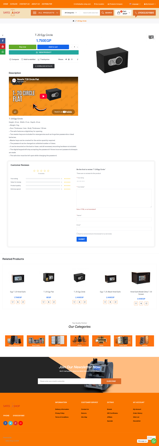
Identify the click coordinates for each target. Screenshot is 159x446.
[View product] (23, 302)
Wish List (136, 417)
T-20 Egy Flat (48, 292)
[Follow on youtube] (2, 46)
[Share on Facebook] (78, 59)
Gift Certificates (112, 413)
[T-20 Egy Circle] (151, 37)
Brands (109, 409)
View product (45, 52)
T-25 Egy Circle (79, 292)
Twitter (10, 423)
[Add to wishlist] (12, 302)
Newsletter (137, 421)
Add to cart (53, 47)
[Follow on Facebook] (2, 40)
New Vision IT (16, 437)
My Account (137, 409)
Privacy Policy (59, 413)
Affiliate (109, 417)
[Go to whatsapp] (154, 441)
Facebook (5, 423)
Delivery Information (62, 409)
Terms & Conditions (61, 417)
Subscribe (111, 381)
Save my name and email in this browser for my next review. (95, 234)
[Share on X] (75, 59)
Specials (110, 421)
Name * (79, 215)
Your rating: (80, 178)
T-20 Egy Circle (81, 21)
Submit (81, 239)
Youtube (20, 423)
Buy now (22, 47)
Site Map (84, 417)
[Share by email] (72, 59)
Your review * (81, 187)
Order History (137, 413)
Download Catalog (44, 66)
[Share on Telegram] (66, 59)
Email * (79, 225)
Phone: (6, 416)
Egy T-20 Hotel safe (18, 292)
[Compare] (18, 302)
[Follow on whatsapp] (2, 52)
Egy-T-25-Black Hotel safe (110, 292)
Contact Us (85, 409)
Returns (84, 413)
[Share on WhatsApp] (69, 59)
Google (15, 423)
